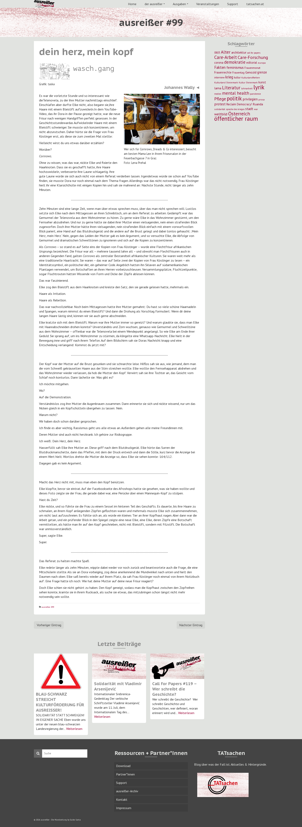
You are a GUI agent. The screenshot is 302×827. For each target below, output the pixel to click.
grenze (262, 72)
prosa (261, 99)
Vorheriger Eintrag (49, 625)
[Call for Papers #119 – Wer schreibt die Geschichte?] (177, 666)
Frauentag (238, 72)
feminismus (235, 67)
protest (220, 104)
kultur (237, 77)
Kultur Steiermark (248, 82)
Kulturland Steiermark (226, 82)
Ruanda (258, 104)
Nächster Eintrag (190, 625)
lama (217, 88)
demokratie (235, 62)
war (256, 109)
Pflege (220, 99)
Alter (226, 52)
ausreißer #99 (47, 607)
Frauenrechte (223, 72)
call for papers (253, 52)
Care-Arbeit (225, 57)
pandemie (255, 93)
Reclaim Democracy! (239, 104)
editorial (251, 62)
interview (219, 77)
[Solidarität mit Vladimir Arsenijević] (119, 666)
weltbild (220, 114)
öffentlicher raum (236, 118)
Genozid (250, 72)
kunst (262, 82)
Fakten (220, 67)
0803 (217, 52)
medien (217, 93)
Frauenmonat (252, 68)
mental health (235, 93)
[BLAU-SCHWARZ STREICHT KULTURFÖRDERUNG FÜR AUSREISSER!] (61, 671)
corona (218, 62)
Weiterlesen (74, 729)
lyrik (258, 87)
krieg (229, 77)
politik (234, 98)
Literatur (231, 88)
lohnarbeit (246, 88)
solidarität (219, 109)
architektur (238, 52)
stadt (249, 108)
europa (262, 62)
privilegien (250, 99)
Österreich (239, 113)
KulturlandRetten (250, 77)
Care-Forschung (253, 57)
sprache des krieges (235, 109)
